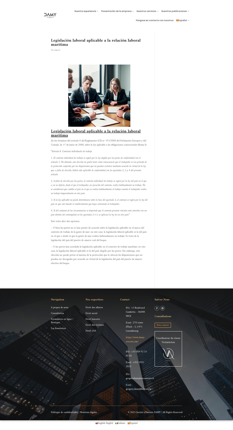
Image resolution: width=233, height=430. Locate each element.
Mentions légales (88, 412)
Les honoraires (58, 328)
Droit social (91, 313)
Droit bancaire (93, 319)
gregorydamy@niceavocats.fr (140, 378)
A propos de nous (59, 307)
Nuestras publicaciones (174, 11)
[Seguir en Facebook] (157, 308)
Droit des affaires (94, 307)
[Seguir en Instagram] (162, 308)
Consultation (57, 313)
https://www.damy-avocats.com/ (135, 339)
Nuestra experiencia (85, 11)
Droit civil (91, 331)
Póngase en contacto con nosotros (155, 20)
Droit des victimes (95, 325)
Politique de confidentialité (64, 412)
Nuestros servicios (146, 11)
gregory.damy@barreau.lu (138, 389)
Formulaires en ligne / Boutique (62, 321)
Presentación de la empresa (116, 11)
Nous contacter (163, 325)
